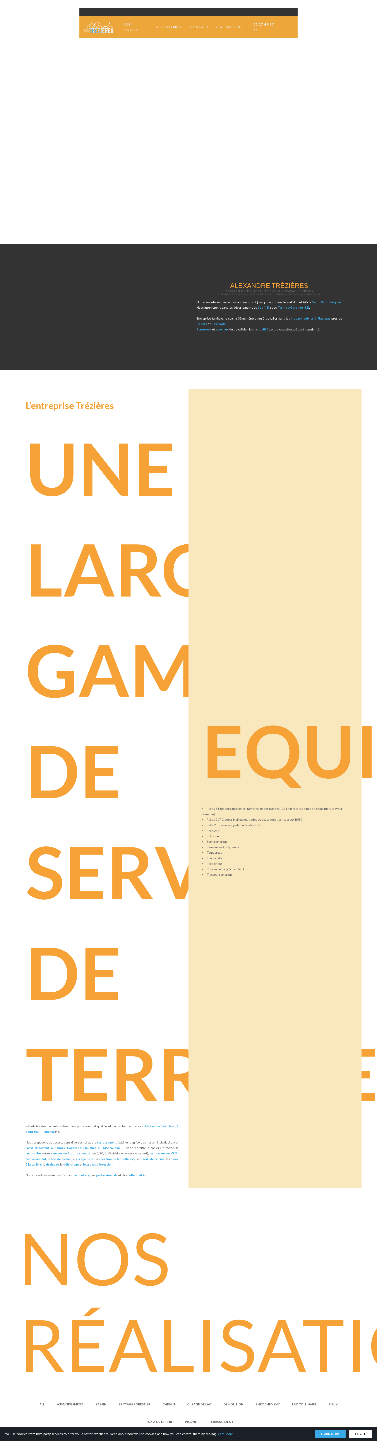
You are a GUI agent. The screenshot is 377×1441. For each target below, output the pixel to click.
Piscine (191, 1422)
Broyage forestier (134, 1404)
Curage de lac (199, 1404)
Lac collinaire (304, 1404)
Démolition (233, 1404)
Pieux (333, 1404)
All (42, 1404)
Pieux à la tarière (158, 1422)
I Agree (360, 1434)
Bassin (101, 1404)
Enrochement (268, 1404)
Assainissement (70, 1404)
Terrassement (221, 1422)
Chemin (169, 1404)
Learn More (224, 1434)
